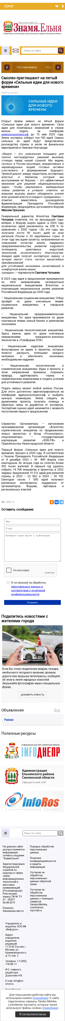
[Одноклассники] (52, 502)
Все (57, 710)
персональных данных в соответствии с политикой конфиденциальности (28, 590)
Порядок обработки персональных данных (42, 849)
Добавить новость (32, 694)
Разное (9, 719)
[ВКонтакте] (57, 502)
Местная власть (27, 67)
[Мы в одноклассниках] (63, 6)
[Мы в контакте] (56, 6)
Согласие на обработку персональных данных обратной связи (40, 878)
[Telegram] (61, 502)
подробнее (40, 998)
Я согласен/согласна (32, 1014)
